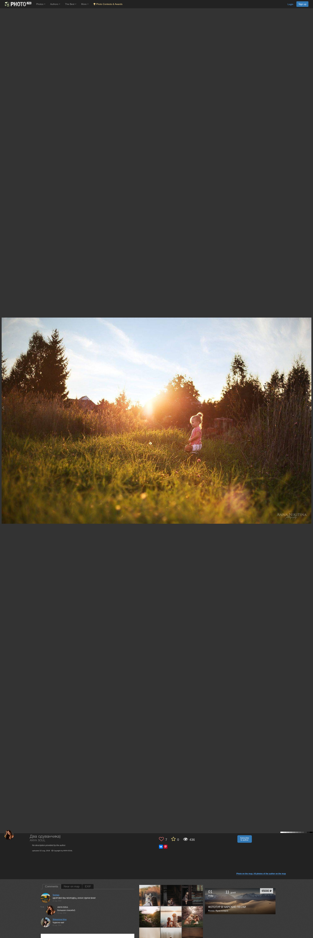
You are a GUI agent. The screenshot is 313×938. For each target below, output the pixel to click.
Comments (51, 886)
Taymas (55, 895)
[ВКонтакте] (161, 847)
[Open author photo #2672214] (149, 895)
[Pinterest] (165, 847)
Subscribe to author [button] (244, 839)
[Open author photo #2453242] (192, 895)
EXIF (88, 886)
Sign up (302, 4)
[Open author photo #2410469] (149, 917)
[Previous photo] (3, 408)
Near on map (71, 886)
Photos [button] (40, 4)
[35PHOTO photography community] (17, 4)
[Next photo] (310, 408)
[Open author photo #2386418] (171, 917)
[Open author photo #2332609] (192, 917)
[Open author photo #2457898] (171, 895)
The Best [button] (70, 4)
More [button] (84, 4)
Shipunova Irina (59, 919)
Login (290, 4)
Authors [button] (54, 4)
